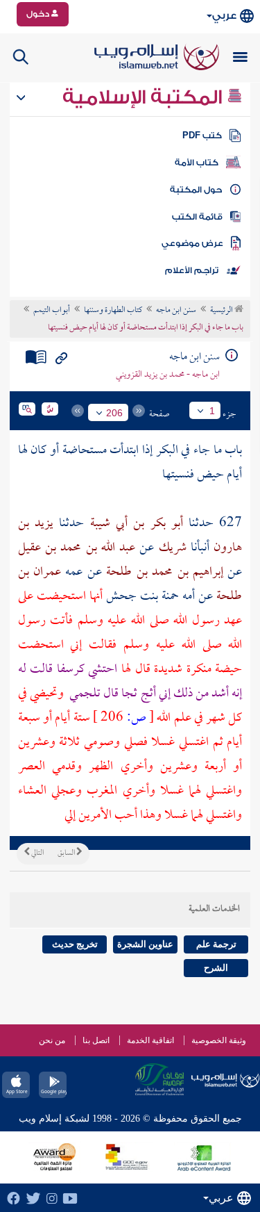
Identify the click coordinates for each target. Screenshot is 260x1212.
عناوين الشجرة (145, 944)
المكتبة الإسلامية (144, 97)
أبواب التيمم (51, 311)
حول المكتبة (196, 190)
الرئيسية (222, 311)
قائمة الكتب (197, 217)
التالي (37, 853)
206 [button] (114, 412)
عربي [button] (224, 16)
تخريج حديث (75, 944)
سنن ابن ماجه (176, 311)
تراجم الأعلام (191, 270)
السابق (67, 853)
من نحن (52, 1040)
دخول (38, 14)
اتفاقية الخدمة (150, 1040)
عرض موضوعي (192, 243)
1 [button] (212, 410)
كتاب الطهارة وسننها (113, 311)
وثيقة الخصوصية (218, 1040)
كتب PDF (202, 135)
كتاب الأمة (196, 162)
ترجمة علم (216, 944)
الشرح (216, 968)
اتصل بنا (96, 1040)
